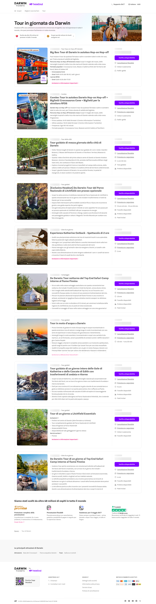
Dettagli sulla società (89, 581)
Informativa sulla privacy (91, 584)
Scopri (19, 11)
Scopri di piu (18, 522)
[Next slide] (45, 66)
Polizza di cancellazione (90, 591)
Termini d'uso (87, 587)
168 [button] (56, 94)
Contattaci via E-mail (57, 584)
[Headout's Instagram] (129, 601)
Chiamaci (53, 581)
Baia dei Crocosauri (30, 553)
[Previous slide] (19, 66)
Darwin (16, 531)
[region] (32, 66)
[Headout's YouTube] (133, 601)
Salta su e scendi (70, 553)
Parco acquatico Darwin (48, 553)
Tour (44, 11)
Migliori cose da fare (32, 11)
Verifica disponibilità (127, 56)
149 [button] (56, 49)
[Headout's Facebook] (136, 601)
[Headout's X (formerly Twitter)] (140, 601)
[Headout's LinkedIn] (125, 601)
